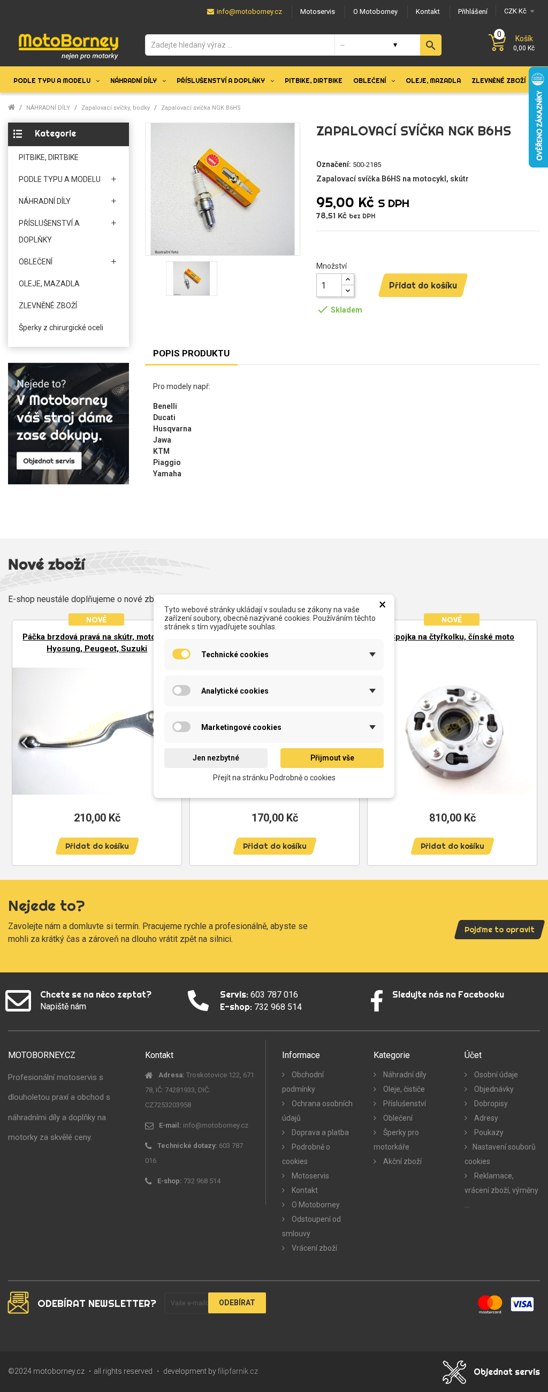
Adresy (485, 1118)
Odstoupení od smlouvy (311, 1226)
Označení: (333, 164)
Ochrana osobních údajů (317, 1110)
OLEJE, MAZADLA (49, 283)
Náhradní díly (404, 1074)
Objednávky (493, 1089)
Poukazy (488, 1132)
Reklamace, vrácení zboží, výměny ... (501, 1190)
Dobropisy (490, 1103)
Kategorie (55, 133)
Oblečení (397, 1118)
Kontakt (304, 1190)
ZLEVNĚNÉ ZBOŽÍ (48, 305)
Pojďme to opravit (500, 929)
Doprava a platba (319, 1132)
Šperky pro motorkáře (396, 1139)
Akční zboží (402, 1161)
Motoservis (309, 1176)
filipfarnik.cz (238, 1371)
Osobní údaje (495, 1074)
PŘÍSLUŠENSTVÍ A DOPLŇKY (49, 231)
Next (524, 742)
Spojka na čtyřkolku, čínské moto (452, 637)
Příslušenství (404, 1103)
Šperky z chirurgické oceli (61, 327)
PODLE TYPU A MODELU (60, 179)
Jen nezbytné (216, 758)
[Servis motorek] (68, 423)
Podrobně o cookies (306, 1154)
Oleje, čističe (403, 1089)
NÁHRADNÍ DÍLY (45, 201)
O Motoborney (315, 1204)
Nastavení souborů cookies (500, 1154)
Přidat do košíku (423, 285)
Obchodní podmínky (303, 1081)
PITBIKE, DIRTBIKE (49, 157)
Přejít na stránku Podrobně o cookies (274, 777)
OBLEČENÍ (35, 261)
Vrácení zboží (313, 1248)
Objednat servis (507, 1371)
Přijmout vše (332, 758)
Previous (24, 742)
